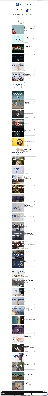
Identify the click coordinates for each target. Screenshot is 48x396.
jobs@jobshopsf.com (39, 0)
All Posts (13, 14)
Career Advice (18, 14)
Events (26, 14)
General (22, 14)
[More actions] (34, 26)
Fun (28, 14)
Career (15, 14)
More (30, 14)
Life (24, 14)
